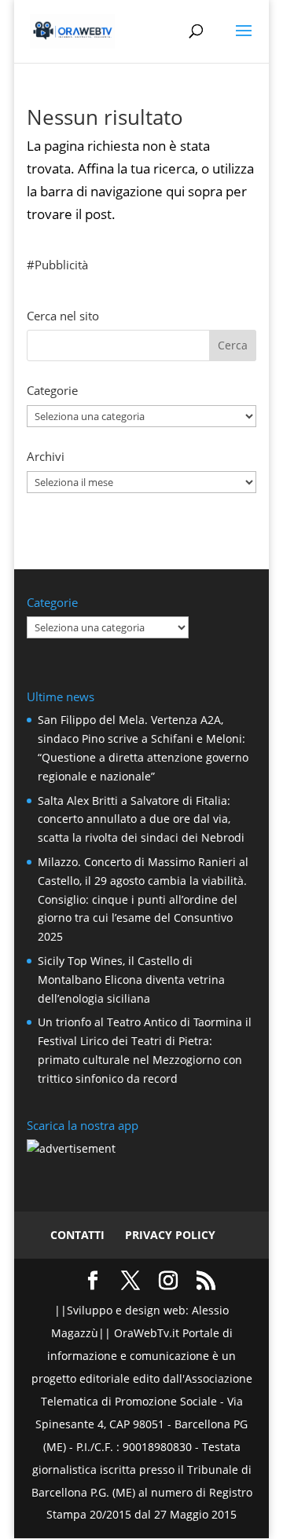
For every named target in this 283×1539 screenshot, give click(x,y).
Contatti (77, 1234)
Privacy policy (170, 1234)
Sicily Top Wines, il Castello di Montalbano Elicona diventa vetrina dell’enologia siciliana (131, 979)
